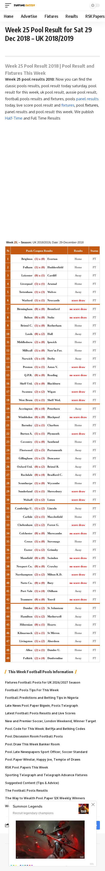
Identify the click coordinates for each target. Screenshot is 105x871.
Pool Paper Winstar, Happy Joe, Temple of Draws (42, 759)
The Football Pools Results (26, 790)
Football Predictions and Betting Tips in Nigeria (41, 698)
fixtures (67, 105)
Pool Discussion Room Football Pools (34, 736)
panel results (87, 98)
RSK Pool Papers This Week (26, 767)
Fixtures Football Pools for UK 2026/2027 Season (42, 682)
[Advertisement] (52, 176)
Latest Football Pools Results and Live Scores (40, 713)
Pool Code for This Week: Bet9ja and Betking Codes (45, 729)
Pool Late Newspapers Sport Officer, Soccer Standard (46, 752)
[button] (9, 5)
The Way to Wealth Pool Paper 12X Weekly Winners (45, 798)
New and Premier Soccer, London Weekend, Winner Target (50, 721)
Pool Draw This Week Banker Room (32, 744)
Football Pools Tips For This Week (32, 690)
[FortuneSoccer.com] (24, 5)
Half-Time (13, 118)
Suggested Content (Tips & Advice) (32, 783)
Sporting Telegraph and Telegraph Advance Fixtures (46, 775)
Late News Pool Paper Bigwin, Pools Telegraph (41, 705)
